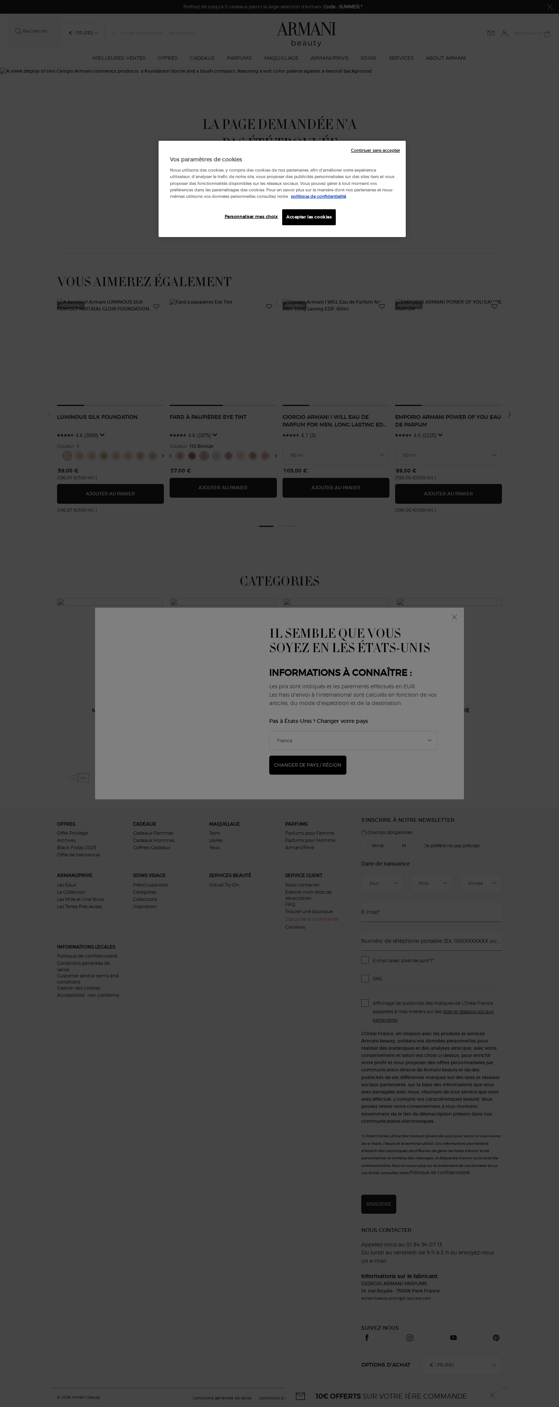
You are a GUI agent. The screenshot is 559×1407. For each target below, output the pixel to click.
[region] (282, 189)
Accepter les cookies (309, 217)
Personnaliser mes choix (251, 216)
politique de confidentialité (318, 196)
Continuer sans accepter (375, 150)
